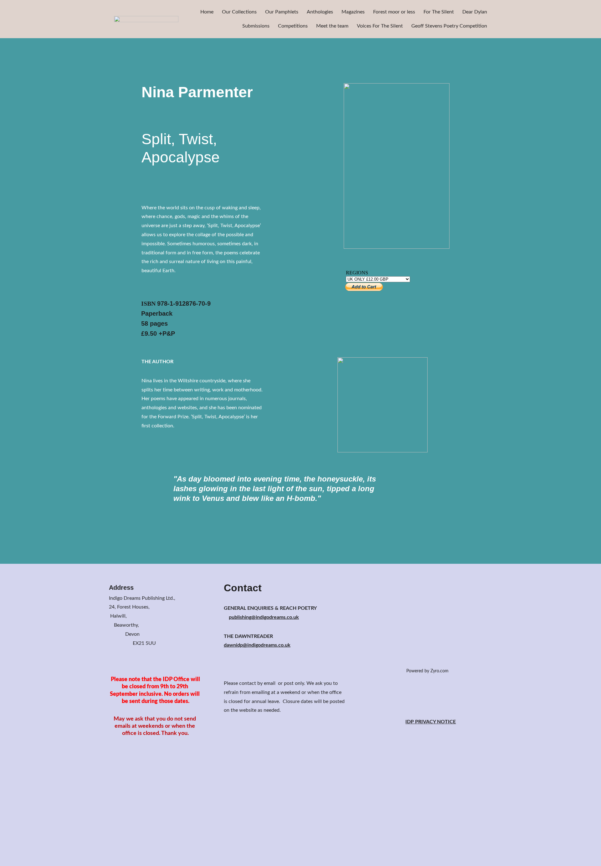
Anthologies (320, 11)
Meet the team (332, 25)
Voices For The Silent (380, 25)
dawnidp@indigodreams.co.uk (257, 645)
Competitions (293, 25)
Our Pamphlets (281, 11)
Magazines (353, 11)
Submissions (256, 25)
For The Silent (439, 11)
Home (206, 11)
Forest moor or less (394, 11)
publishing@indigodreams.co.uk (264, 617)
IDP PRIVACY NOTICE (430, 721)
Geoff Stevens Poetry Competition (449, 25)
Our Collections (239, 11)
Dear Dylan (474, 11)
